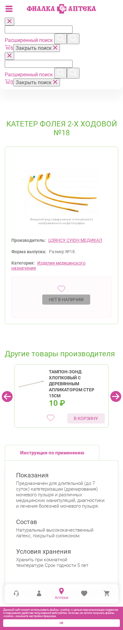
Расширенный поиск (29, 40)
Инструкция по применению (52, 453)
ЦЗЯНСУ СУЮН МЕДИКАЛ (75, 240)
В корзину (86, 418)
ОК (61, 623)
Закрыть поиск (34, 48)
